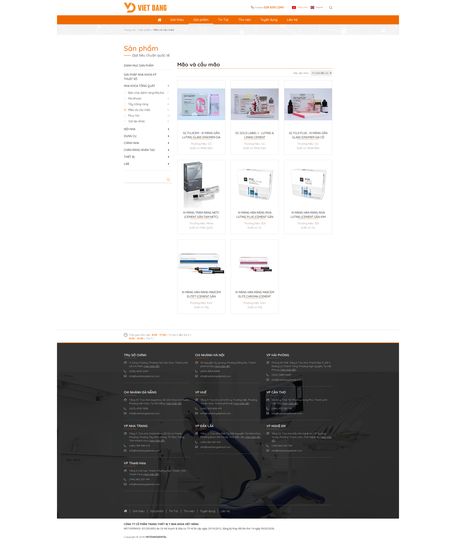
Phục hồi (133, 115)
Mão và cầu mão (139, 110)
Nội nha (129, 129)
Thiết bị (129, 157)
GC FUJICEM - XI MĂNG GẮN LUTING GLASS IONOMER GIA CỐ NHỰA (201, 135)
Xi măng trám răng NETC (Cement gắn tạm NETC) (201, 215)
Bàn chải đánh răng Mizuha (146, 93)
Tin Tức (223, 20)
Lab (126, 164)
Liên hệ (292, 20)
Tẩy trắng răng (138, 104)
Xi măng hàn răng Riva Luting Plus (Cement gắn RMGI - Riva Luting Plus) (254, 215)
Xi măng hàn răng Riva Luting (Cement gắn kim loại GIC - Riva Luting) (308, 215)
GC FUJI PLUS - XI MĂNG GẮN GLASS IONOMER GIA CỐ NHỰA (308, 135)
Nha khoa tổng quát (139, 86)
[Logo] (145, 7)
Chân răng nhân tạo (139, 150)
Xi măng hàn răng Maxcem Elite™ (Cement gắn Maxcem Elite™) (201, 294)
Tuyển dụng (268, 20)
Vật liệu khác (136, 121)
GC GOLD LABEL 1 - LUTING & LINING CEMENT (254, 135)
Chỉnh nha (131, 143)
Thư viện (244, 20)
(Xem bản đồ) (152, 366)
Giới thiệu (177, 20)
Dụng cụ (130, 136)
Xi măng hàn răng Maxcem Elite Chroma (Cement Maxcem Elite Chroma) (254, 294)
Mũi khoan (134, 98)
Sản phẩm (200, 20)
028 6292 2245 (274, 7)
